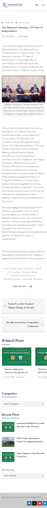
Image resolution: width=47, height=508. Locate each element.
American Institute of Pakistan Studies (19, 70)
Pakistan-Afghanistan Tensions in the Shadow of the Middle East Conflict (16, 372)
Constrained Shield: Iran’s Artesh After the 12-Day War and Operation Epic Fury (30, 427)
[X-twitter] (34, 503)
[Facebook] (29, 503)
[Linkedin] (44, 503)
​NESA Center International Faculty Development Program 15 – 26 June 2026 (31, 442)
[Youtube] (39, 503)
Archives (8, 470)
